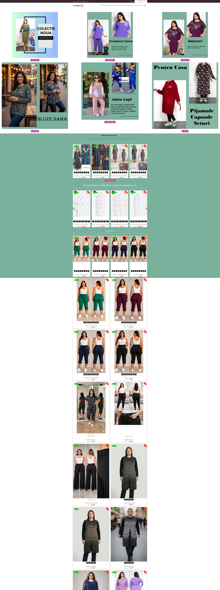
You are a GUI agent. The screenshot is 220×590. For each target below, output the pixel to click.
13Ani (89, 220)
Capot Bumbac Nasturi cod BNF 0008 (138, 175)
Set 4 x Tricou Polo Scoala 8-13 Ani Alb (138, 223)
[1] (35, 12)
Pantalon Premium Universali (91, 496)
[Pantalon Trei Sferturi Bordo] (100, 247)
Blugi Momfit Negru (129, 434)
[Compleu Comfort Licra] (91, 403)
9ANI (77, 220)
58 (82, 172)
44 (87, 556)
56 (80, 172)
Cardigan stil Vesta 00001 (129, 559)
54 (78, 172)
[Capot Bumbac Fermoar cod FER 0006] (100, 157)
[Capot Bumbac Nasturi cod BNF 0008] (138, 157)
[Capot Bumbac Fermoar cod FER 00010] (81, 157)
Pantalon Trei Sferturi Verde (82, 271)
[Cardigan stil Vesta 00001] (129, 528)
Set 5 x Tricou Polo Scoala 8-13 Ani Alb (100, 223)
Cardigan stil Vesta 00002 (129, 496)
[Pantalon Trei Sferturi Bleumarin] (119, 247)
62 (86, 172)
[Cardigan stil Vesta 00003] (91, 528)
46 (74, 269)
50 (74, 172)
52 (76, 172)
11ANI (83, 220)
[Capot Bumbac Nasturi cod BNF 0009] (119, 157)
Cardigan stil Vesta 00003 (91, 559)
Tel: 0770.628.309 (76, 1)
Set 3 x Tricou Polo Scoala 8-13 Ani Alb (119, 223)
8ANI (74, 220)
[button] (145, 5)
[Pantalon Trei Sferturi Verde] (81, 247)
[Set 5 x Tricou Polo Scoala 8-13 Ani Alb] (100, 203)
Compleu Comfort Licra (91, 434)
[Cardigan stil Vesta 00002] (129, 465)
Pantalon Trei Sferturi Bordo (100, 271)
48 (76, 269)
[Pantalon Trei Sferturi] (138, 247)
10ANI (80, 220)
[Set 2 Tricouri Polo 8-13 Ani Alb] (81, 203)
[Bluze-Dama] (35, 62)
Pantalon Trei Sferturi (138, 271)
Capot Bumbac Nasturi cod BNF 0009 (119, 175)
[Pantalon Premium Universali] (91, 465)
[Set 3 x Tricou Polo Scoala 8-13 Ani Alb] (119, 203)
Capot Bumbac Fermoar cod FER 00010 (81, 175)
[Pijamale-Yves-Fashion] (185, 62)
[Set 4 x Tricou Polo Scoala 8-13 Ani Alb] (138, 203)
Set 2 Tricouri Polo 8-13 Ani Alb (81, 223)
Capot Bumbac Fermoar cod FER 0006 (100, 175)
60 (84, 172)
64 (88, 172)
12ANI (86, 220)
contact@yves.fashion (85, 1)
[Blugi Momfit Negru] (129, 398)
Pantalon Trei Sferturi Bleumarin (119, 271)
